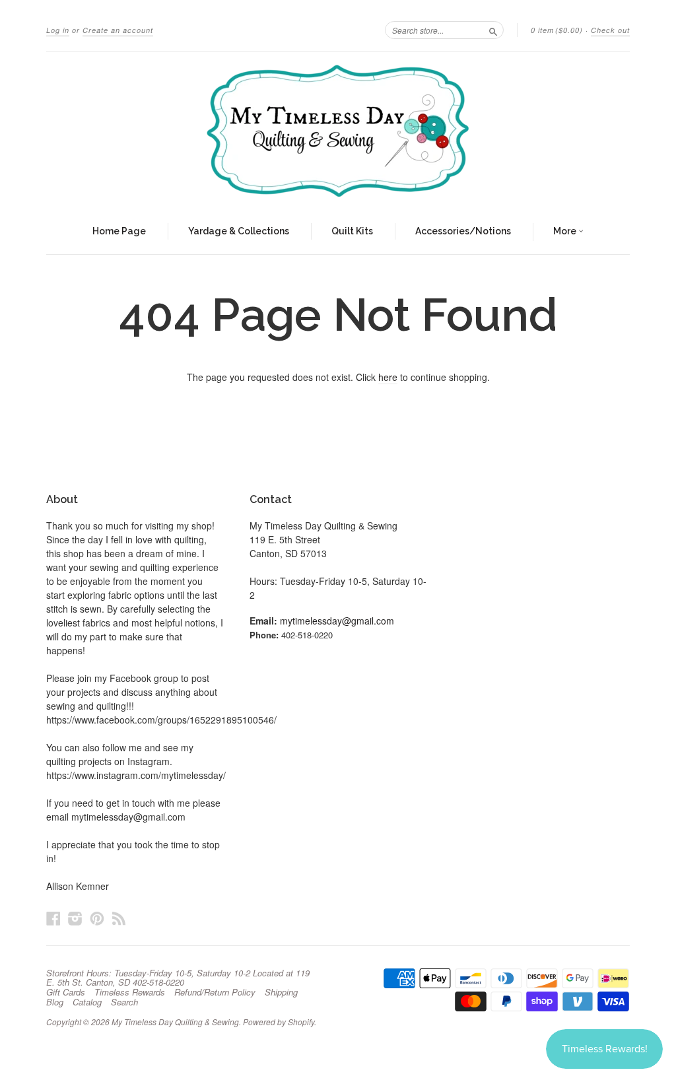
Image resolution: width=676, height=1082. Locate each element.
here (387, 377)
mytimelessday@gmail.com (337, 620)
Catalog (87, 1002)
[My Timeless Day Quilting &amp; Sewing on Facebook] (53, 918)
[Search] (493, 30)
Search (124, 1002)
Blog (54, 1002)
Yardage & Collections (238, 231)
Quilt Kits (352, 231)
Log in (57, 30)
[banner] (338, 131)
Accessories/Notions (463, 231)
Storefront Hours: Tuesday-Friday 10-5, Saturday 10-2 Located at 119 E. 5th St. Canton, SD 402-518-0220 (178, 977)
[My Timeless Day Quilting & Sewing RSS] (119, 918)
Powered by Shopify (278, 1021)
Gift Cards (65, 992)
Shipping (281, 992)
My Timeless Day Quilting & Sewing (175, 1021)
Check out (610, 30)
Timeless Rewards (129, 992)
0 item (557, 30)
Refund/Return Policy (214, 992)
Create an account (118, 30)
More (565, 231)
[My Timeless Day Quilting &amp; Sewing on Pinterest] (97, 918)
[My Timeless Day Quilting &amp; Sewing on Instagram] (75, 918)
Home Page (119, 231)
